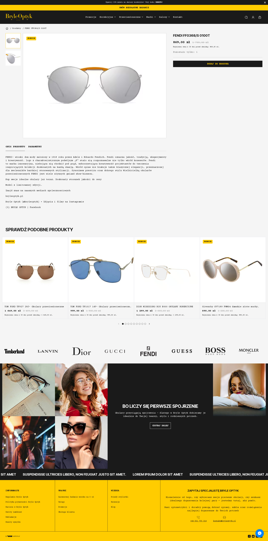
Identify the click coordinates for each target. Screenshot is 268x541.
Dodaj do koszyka (218, 64)
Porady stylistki (119, 497)
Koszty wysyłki (13, 522)
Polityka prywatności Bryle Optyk (23, 502)
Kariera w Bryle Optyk (17, 507)
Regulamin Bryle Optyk (17, 497)
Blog (113, 507)
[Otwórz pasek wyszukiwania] (246, 17)
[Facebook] (249, 536)
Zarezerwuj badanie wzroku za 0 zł (76, 497)
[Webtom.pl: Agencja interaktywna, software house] (13, 536)
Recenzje (115, 502)
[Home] (7, 28)
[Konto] (253, 17)
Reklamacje (11, 517)
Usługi (61, 502)
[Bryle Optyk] (19, 17)
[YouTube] (253, 536)
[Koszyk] (259, 17)
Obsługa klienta (66, 512)
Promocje (62, 507)
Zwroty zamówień (14, 512)
